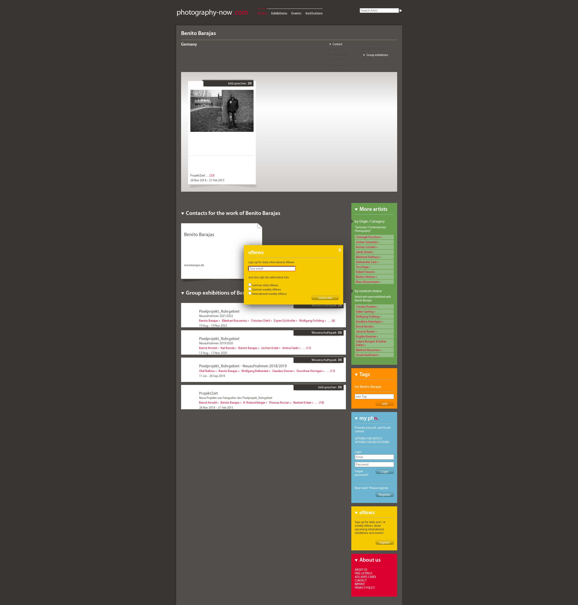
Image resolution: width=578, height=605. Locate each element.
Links (369, 60)
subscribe (325, 298)
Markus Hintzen (365, 277)
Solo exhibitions (376, 49)
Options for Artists (368, 438)
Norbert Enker (302, 402)
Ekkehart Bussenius (368, 350)
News (370, 44)
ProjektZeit (197, 175)
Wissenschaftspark (324, 305)
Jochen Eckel (269, 348)
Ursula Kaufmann (366, 355)
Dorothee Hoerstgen (368, 321)
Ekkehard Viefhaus (367, 257)
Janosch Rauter (365, 331)
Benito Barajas (208, 321)
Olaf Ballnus (207, 371)
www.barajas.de (194, 265)
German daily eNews (265, 285)
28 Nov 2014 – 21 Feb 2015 (207, 180)
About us (361, 569)
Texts (336, 49)
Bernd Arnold (364, 326)
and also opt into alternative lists (268, 277)
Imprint (360, 584)
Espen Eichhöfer (284, 321)
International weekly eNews (269, 294)
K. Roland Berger (254, 402)
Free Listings (363, 573)
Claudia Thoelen (366, 306)
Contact (337, 44)
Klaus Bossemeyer (367, 282)
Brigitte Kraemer (366, 336)
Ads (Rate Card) (365, 577)
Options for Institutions (372, 442)
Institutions (314, 13)
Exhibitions (279, 13)
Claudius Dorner (282, 371)
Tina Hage (362, 267)
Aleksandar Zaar (366, 262)
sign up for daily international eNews (271, 262)
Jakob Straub (364, 252)
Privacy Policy (365, 587)
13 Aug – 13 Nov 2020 (213, 353)
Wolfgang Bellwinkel (254, 371)
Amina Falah (290, 348)
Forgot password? (361, 473)
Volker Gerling (364, 311)
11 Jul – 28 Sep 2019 (212, 376)
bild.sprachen (237, 83)
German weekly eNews (266, 289)
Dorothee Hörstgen (309, 371)
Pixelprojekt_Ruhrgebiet (219, 311)
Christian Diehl (260, 321)
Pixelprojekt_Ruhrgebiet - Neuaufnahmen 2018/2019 (243, 365)
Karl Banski (228, 348)
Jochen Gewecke (366, 242)
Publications (340, 55)
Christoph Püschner (368, 237)
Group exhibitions (377, 55)
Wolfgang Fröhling (367, 316)
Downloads (340, 65)
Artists (262, 13)
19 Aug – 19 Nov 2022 (213, 325)
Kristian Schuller (366, 247)
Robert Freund (364, 272)
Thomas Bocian (279, 402)
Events (296, 13)
